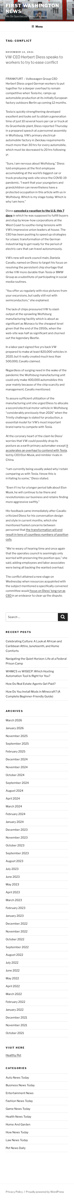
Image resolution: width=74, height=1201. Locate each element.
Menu (39, 26)
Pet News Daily (16, 1148)
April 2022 (13, 986)
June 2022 (13, 970)
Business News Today (20, 1085)
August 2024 (14, 790)
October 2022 (15, 939)
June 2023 (13, 877)
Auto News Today (17, 1077)
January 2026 (15, 728)
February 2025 (15, 751)
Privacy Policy (14, 1191)
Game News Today (18, 1109)
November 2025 (17, 736)
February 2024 (15, 814)
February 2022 (15, 1002)
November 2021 (16, 1025)
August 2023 (14, 861)
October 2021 (15, 1033)
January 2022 (15, 1009)
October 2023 (15, 845)
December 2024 (17, 759)
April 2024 (13, 798)
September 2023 (17, 853)
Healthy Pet (13, 1055)
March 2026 (14, 720)
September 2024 (17, 783)
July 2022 (12, 962)
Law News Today (17, 1140)
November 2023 (17, 837)
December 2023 (17, 829)
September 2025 (17, 743)
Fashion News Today (19, 1101)
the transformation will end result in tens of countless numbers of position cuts (37, 534)
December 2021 (16, 1017)
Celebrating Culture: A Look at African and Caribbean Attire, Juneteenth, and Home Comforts (34, 646)
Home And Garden (18, 1124)
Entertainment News (20, 1093)
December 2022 (17, 923)
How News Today (17, 1132)
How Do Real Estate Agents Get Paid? (31, 684)
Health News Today (18, 1116)
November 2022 (17, 931)
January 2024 (15, 822)
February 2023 (15, 908)
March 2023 (14, 900)
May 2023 (12, 884)
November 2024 (17, 767)
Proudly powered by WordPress (45, 1191)
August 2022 (14, 955)
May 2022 (12, 978)
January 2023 (15, 916)
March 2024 (14, 806)
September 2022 (17, 947)
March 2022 (14, 994)
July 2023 (12, 869)
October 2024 (15, 775)
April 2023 (13, 892)
